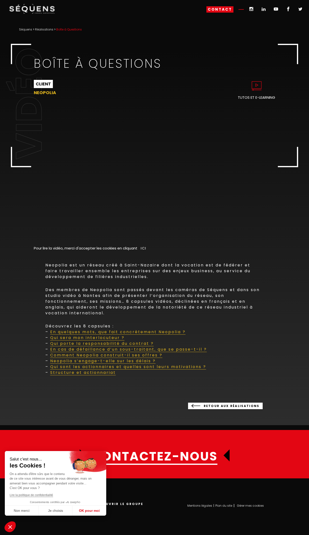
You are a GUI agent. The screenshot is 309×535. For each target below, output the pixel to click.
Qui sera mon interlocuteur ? (87, 337)
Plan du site (223, 506)
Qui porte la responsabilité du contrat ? (102, 343)
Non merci (21, 510)
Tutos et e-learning (256, 97)
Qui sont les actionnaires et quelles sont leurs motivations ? (128, 366)
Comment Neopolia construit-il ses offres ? (106, 355)
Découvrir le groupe (118, 504)
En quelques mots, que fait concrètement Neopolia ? (118, 332)
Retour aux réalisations (232, 406)
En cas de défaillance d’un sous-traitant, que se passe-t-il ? (128, 349)
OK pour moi (89, 510)
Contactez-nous (155, 456)
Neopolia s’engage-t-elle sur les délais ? (103, 361)
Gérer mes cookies (250, 506)
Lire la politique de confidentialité (31, 495)
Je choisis (55, 510)
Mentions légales (199, 506)
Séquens (25, 29)
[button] (10, 527)
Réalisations (44, 29)
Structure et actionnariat (83, 372)
